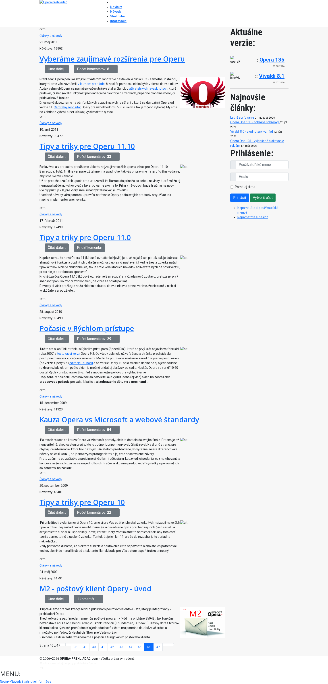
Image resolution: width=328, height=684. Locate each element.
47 (158, 647)
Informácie (118, 21)
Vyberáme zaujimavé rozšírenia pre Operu (112, 59)
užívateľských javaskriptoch (148, 88)
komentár (85, 599)
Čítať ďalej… (57, 69)
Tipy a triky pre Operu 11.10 (87, 146)
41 (103, 647)
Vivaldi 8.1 (271, 76)
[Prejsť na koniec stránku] (171, 644)
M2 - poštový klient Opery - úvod (95, 588)
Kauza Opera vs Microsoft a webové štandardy (119, 419)
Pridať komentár (89, 247)
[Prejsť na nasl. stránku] (165, 644)
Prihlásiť (239, 198)
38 (75, 647)
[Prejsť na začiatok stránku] (63, 644)
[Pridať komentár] (115, 69)
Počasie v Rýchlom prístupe (86, 328)
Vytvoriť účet (263, 198)
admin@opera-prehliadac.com (62, 667)
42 (112, 647)
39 (85, 647)
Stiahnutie (117, 16)
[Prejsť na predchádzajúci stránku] (68, 644)
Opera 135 (271, 60)
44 (130, 647)
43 (121, 647)
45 (139, 647)
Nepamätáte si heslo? (252, 217)
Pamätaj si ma (245, 187)
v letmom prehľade (91, 84)
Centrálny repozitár (67, 107)
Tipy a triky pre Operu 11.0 (85, 237)
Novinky (116, 7)
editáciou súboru (81, 363)
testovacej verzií (68, 353)
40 (94, 647)
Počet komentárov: (93, 69)
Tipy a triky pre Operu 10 (82, 502)
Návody (115, 11)
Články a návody (50, 35)
